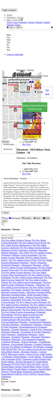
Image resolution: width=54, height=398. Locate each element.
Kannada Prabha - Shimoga (22, 297)
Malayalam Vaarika (16, 354)
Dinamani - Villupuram (35, 285)
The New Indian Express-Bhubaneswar (25, 244)
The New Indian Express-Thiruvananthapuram (23, 273)
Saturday (10, 25)
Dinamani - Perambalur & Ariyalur (26, 332)
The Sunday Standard (20, 290)
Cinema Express (32, 354)
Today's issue (12, 22)
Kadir (49, 349)
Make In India (29, 317)
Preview (5, 142)
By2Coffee (26, 300)
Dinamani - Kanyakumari (12, 344)
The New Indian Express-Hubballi (35, 270)
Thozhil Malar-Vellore (32, 367)
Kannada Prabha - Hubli (21, 295)
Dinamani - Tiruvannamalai (24, 339)
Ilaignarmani (21, 307)
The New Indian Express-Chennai (16, 240)
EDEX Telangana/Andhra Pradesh (31, 359)
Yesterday (23, 22)
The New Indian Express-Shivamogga (25, 282)
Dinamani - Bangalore (30, 337)
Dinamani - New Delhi (19, 253)
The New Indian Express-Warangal (31, 302)
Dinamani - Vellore (41, 265)
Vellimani (15, 255)
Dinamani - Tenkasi (19, 342)
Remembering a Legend (11, 317)
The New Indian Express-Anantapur (26, 303)
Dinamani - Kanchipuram (30, 322)
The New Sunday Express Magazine (24, 256)
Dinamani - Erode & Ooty (31, 329)
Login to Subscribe (15, 54)
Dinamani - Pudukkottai (17, 334)
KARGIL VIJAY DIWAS (25, 374)
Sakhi (42, 354)
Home (9, 15)
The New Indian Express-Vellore (22, 260)
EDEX (4, 354)
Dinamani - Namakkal (10, 337)
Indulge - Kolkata (15, 362)
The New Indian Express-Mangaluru (27, 277)
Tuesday (31, 22)
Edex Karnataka (8, 359)
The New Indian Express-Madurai (34, 248)
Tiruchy (25, 115)
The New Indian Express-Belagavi (16, 272)
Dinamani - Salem (36, 334)
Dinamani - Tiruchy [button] (15, 17)
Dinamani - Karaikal (33, 344)
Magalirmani (32, 307)
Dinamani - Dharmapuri (21, 265)
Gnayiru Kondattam (29, 255)
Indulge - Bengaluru (21, 352)
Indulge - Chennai (39, 352)
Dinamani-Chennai (9, 250)
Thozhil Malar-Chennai (11, 367)
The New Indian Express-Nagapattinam (18, 312)
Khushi (16, 357)
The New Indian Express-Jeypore (28, 314)
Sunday (47, 22)
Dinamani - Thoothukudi (39, 342)
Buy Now (26, 144)
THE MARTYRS (9, 349)
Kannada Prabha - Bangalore (23, 292)
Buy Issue (47, 92)
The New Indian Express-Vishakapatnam (19, 267)
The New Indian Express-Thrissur (37, 310)
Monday (39, 22)
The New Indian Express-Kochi (32, 243)
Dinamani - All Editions (32, 118)
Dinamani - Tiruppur (10, 329)
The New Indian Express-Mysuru (32, 349)
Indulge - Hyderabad (43, 357)
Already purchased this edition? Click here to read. (34, 107)
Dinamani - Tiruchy (28, 262)
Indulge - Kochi (27, 357)
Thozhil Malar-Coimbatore (26, 369)
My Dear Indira (24, 319)
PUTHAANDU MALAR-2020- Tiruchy (30, 364)
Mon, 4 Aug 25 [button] (14, 20)
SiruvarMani (6, 352)
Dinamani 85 (29, 362)
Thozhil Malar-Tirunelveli (20, 371)
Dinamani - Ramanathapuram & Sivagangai (28, 327)
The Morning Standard (43, 347)
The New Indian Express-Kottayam (25, 286)
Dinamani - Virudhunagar (21, 324)
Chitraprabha (15, 300)
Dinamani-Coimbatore (28, 250)
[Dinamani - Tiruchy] (27, 4)
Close (4, 221)
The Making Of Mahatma (21, 347)
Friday (18, 25)
